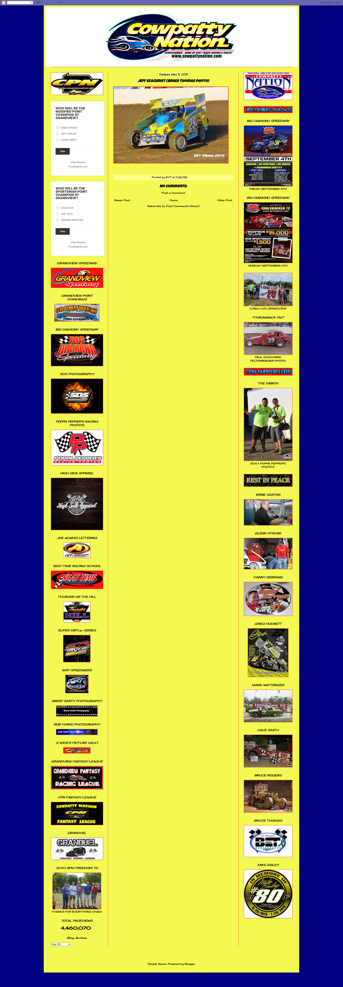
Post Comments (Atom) (182, 206)
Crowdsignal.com (77, 166)
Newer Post (122, 200)
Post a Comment (173, 192)
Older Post (224, 200)
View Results (78, 162)
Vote (62, 151)
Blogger (190, 963)
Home (174, 200)
